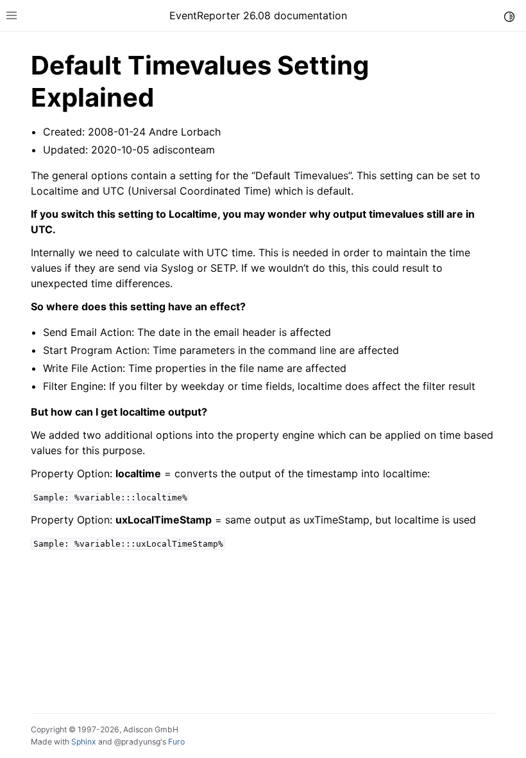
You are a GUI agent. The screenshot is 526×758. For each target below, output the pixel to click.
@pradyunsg (137, 741)
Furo (176, 741)
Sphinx (83, 741)
